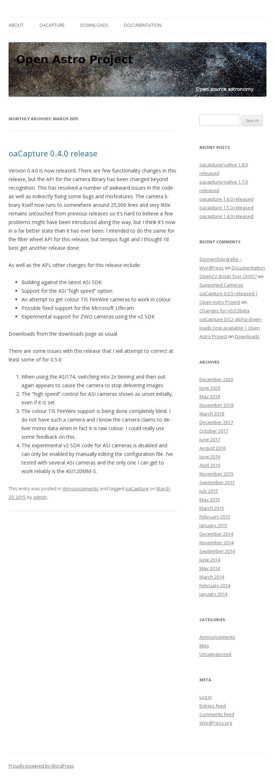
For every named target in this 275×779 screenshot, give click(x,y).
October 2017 (213, 431)
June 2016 (209, 456)
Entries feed (212, 705)
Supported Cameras (221, 285)
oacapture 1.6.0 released (226, 199)
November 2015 (216, 474)
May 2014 (209, 568)
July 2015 (208, 491)
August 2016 (212, 448)
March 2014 (211, 577)
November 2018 (216, 405)
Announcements (80, 488)
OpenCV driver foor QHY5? (228, 276)
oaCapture (51, 25)
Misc (204, 645)
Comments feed (216, 714)
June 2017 (209, 439)
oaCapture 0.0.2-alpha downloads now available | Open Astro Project (230, 328)
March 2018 (211, 413)
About (16, 25)
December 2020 (216, 379)
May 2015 (209, 499)
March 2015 (211, 508)
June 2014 (209, 559)
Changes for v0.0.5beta (224, 310)
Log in (205, 697)
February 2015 (214, 516)
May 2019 (209, 396)
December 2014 (216, 534)
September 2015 (217, 482)
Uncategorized (215, 654)
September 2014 (217, 551)
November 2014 (216, 542)
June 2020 (209, 388)
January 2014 (213, 594)
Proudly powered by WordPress (41, 766)
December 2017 (216, 422)
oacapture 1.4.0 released (226, 216)
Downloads (94, 25)
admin (40, 497)
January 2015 (213, 525)
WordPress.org (215, 723)
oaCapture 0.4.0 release (53, 153)
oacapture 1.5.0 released (226, 207)
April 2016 (209, 465)
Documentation (142, 25)
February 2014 (214, 585)
